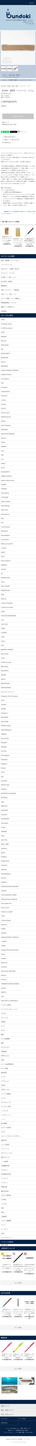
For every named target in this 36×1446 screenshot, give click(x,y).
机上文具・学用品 (15, 75)
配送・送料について (25, 1428)
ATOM (31, 1432)
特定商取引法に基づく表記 (9, 124)
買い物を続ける (6, 142)
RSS (27, 1432)
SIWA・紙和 (13, 80)
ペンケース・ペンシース (11, 77)
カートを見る (22, 1418)
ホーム (4, 75)
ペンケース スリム (26, 80)
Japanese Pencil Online (20, 1442)
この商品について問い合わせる (10, 139)
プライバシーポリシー (9, 1432)
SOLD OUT (18, 116)
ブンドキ (12, 1442)
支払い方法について (14, 1428)
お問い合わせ (4, 1422)
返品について (5, 122)
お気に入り (23, 132)
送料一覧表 (4, 1245)
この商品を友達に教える (9, 137)
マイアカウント (5, 1418)
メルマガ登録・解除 (19, 1432)
